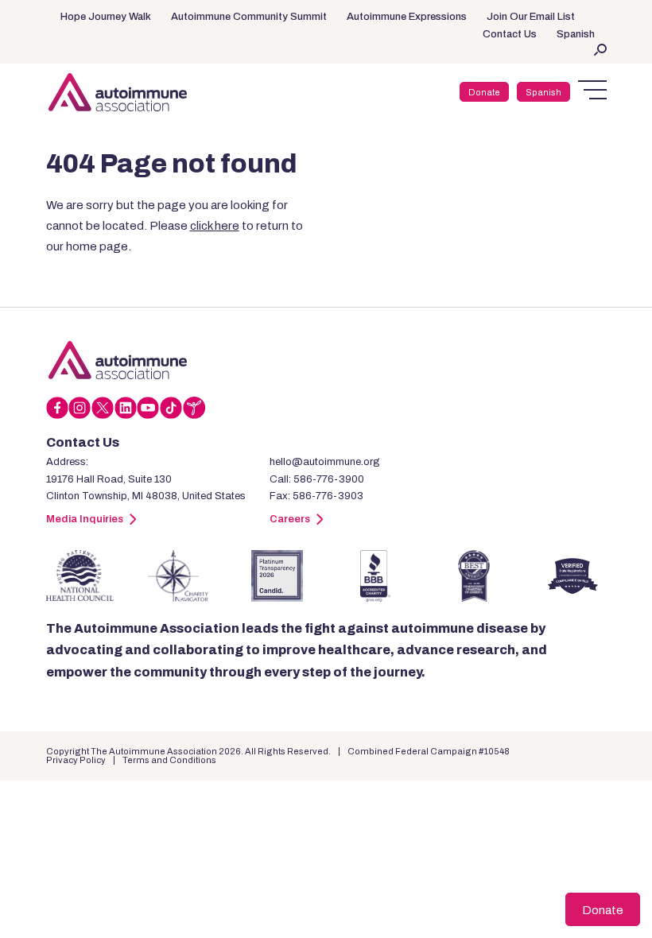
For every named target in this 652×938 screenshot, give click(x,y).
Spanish (576, 34)
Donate (484, 92)
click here (214, 225)
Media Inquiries (84, 519)
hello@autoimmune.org (325, 461)
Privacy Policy (76, 760)
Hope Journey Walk (105, 16)
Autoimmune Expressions (407, 16)
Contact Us (510, 34)
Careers (290, 519)
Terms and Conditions (169, 760)
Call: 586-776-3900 (317, 479)
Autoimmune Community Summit (249, 16)
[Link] (117, 360)
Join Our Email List (531, 16)
